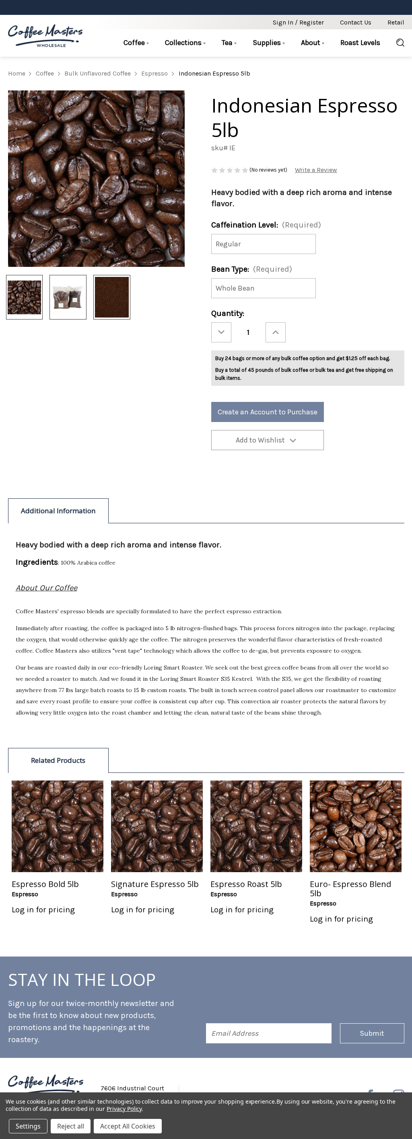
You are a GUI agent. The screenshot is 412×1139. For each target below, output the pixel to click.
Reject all (70, 1126)
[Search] (396, 43)
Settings (28, 1126)
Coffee (135, 42)
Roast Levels (360, 42)
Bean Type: (251, 269)
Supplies (267, 42)
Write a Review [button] (316, 170)
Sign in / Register (298, 22)
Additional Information (58, 510)
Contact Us (355, 22)
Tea (228, 42)
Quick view (57, 826)
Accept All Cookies (127, 1126)
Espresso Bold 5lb (45, 884)
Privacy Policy (124, 1108)
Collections (184, 42)
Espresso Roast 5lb (246, 884)
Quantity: (227, 313)
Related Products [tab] (58, 760)
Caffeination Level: (266, 224)
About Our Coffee (46, 587)
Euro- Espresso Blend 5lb (350, 888)
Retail (395, 22)
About (311, 42)
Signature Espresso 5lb (155, 884)
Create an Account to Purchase (267, 412)
